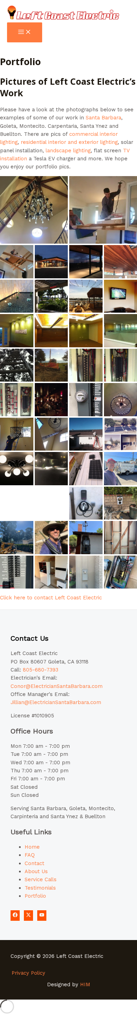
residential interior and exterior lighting (69, 142)
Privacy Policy (28, 973)
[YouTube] (41, 915)
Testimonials (40, 888)
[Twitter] (28, 915)
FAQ (30, 855)
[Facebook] (15, 915)
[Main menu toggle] (24, 32)
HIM (85, 984)
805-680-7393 (40, 670)
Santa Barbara (103, 117)
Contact (34, 863)
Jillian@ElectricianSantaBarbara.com (56, 702)
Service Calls (41, 879)
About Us (36, 871)
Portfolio (35, 896)
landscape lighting (68, 150)
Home (32, 847)
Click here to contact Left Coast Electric (51, 597)
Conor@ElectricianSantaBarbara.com (57, 686)
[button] (34, 210)
